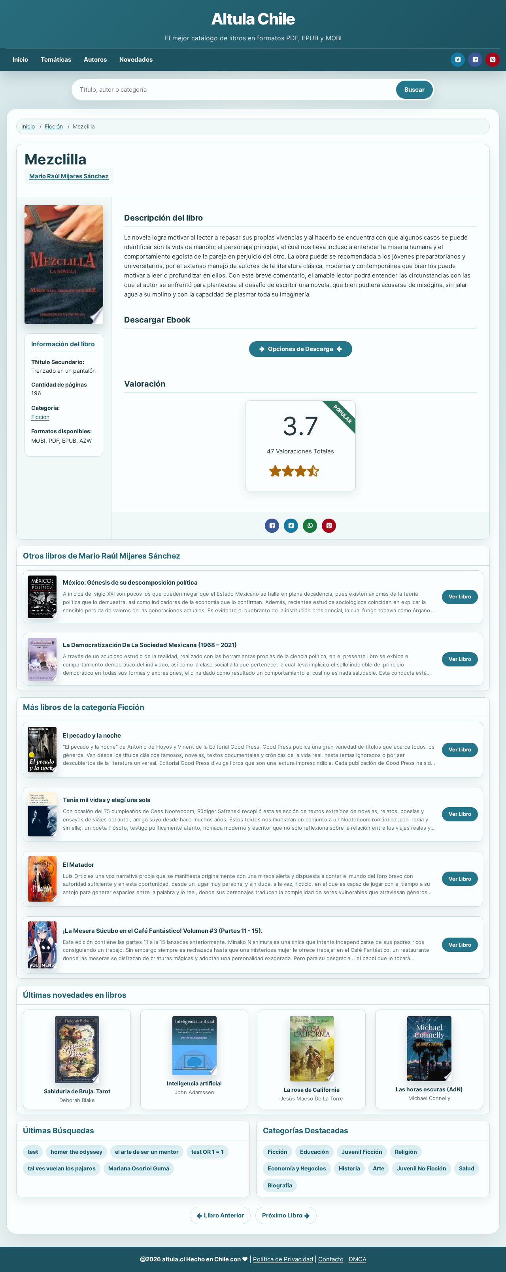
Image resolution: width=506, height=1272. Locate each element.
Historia (349, 1168)
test (33, 1151)
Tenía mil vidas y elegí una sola (107, 800)
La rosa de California (312, 1089)
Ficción (54, 126)
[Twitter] (458, 60)
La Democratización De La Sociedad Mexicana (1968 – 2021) (150, 645)
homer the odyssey (76, 1151)
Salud (466, 1168)
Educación (314, 1151)
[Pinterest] (492, 60)
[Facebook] (475, 60)
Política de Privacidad (283, 1259)
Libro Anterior (224, 1215)
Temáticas (56, 59)
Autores (95, 59)
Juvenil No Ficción (421, 1168)
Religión (406, 1151)
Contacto (331, 1259)
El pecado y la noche (92, 735)
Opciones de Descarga (300, 349)
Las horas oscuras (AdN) (429, 1089)
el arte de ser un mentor (147, 1151)
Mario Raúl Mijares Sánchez (69, 176)
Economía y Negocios (297, 1168)
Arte (378, 1168)
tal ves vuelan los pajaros (62, 1168)
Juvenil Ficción (362, 1151)
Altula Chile (253, 18)
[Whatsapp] (310, 526)
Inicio (20, 59)
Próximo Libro (282, 1215)
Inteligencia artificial (194, 1083)
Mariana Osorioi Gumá (138, 1168)
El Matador (78, 864)
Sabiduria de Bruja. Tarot (77, 1091)
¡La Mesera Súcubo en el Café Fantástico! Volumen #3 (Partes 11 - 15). (162, 930)
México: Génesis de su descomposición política (130, 582)
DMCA (357, 1259)
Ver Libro (460, 596)
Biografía (280, 1185)
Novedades (136, 59)
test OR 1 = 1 (207, 1151)
